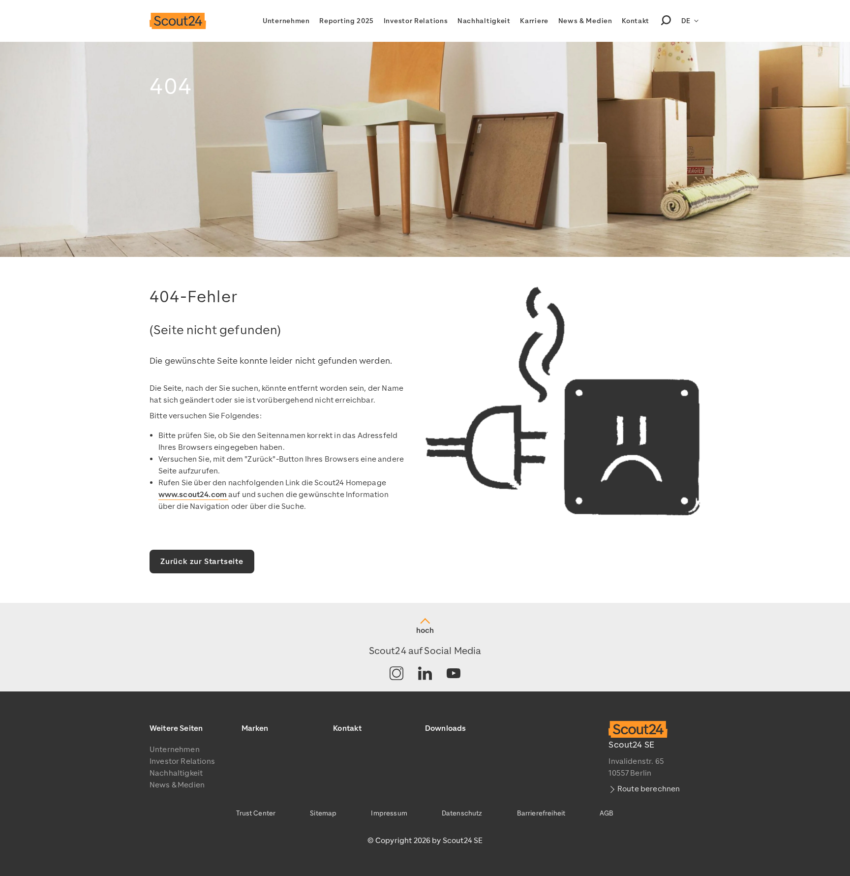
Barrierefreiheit (541, 813)
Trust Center (255, 813)
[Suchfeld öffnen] (666, 21)
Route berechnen (648, 789)
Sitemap (323, 813)
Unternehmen (286, 21)
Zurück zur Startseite (201, 561)
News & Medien (585, 21)
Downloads (445, 728)
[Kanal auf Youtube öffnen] (453, 674)
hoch (425, 630)
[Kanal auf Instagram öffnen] (396, 674)
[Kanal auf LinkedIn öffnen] (425, 674)
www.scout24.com (193, 495)
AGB (606, 813)
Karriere (534, 21)
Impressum (389, 813)
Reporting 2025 (346, 21)
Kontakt (635, 21)
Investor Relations (416, 21)
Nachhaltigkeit (484, 21)
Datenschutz (462, 813)
